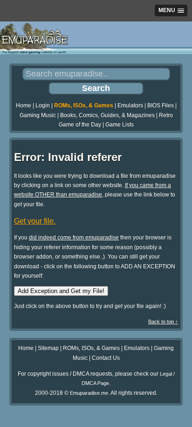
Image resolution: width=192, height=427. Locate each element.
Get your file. (34, 221)
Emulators (130, 105)
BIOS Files (160, 105)
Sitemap (48, 348)
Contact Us (106, 358)
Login (42, 105)
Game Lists (119, 124)
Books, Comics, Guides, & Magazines (107, 115)
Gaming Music (38, 115)
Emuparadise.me (89, 393)
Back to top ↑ (163, 321)
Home (23, 105)
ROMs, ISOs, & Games (83, 105)
